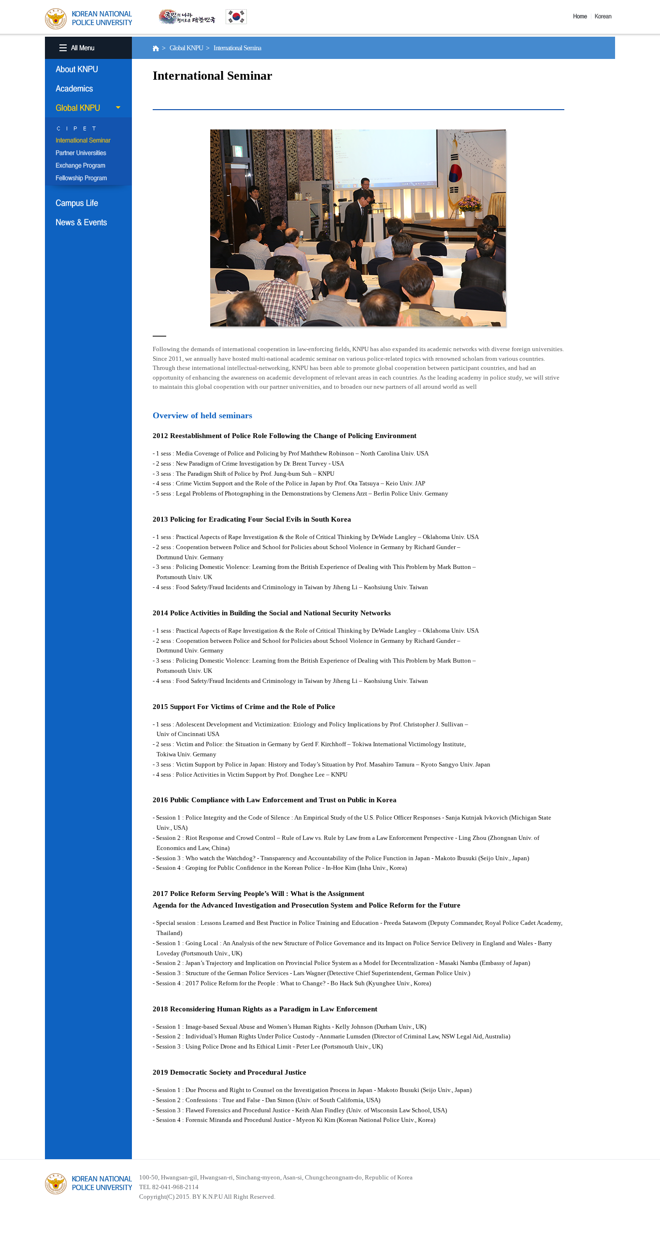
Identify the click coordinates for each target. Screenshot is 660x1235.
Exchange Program (88, 166)
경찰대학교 (88, 1183)
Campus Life (88, 203)
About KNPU (88, 69)
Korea (605, 16)
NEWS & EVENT (88, 222)
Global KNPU (88, 107)
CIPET (88, 128)
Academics (88, 88)
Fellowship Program (88, 178)
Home (582, 16)
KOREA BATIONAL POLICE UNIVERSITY (88, 18)
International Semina (88, 141)
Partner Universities (88, 153)
